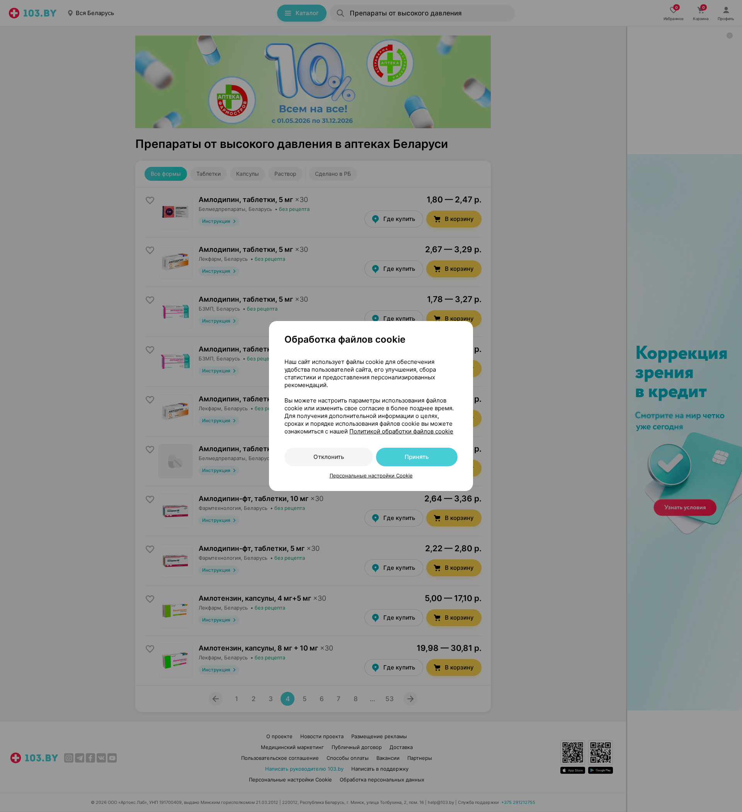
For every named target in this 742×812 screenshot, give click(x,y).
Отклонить (328, 456)
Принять (417, 456)
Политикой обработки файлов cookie (401, 431)
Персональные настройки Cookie (371, 475)
